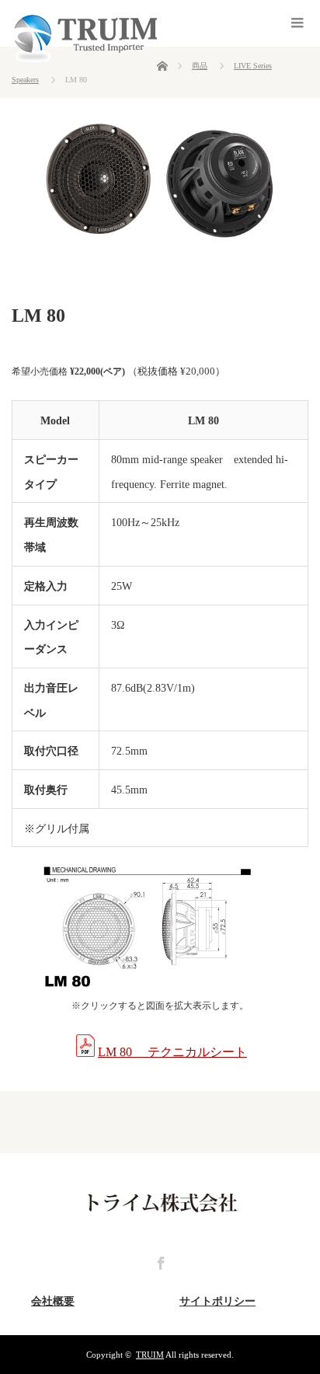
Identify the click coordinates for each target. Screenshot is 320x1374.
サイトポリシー (217, 1301)
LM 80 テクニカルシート (172, 1051)
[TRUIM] (84, 58)
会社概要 (53, 1301)
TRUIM (150, 1354)
